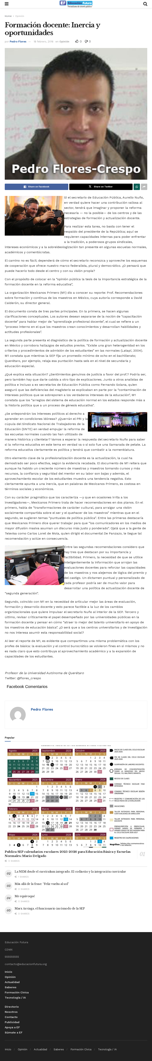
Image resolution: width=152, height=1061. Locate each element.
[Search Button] (145, 4)
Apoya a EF (12, 1027)
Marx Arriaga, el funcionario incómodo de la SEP (50, 908)
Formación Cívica (17, 992)
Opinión (19, 16)
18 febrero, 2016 (43, 41)
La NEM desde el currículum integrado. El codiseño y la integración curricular (70, 871)
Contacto (11, 1017)
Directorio (12, 1006)
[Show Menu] (7, 4)
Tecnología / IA (15, 997)
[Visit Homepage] (75, 4)
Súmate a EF (14, 1032)
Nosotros (11, 1011)
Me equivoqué (25, 896)
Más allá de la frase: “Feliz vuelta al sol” (42, 884)
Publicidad (12, 1022)
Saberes (10, 987)
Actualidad (12, 982)
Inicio (8, 971)
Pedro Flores (18, 41)
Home (8, 16)
